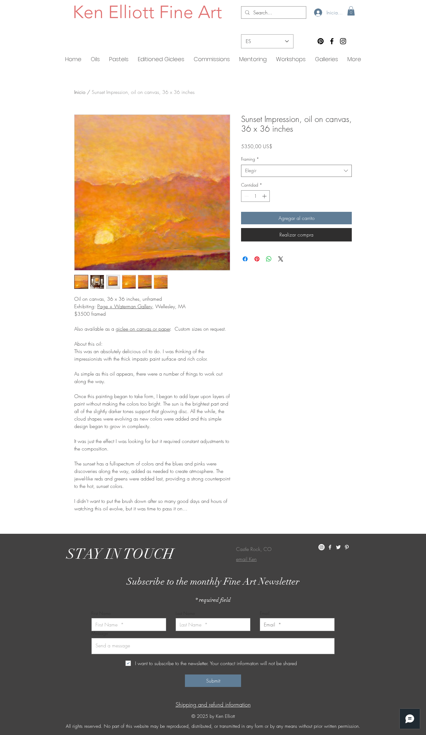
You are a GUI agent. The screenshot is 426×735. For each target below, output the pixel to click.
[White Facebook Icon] (330, 547)
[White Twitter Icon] (338, 547)
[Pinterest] (321, 41)
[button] (351, 11)
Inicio (79, 92)
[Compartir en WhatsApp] (269, 259)
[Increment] (265, 196)
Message (99, 633)
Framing (250, 159)
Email (264, 613)
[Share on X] (280, 259)
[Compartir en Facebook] (245, 259)
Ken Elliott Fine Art (147, 11)
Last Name (185, 613)
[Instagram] (343, 41)
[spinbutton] (255, 196)
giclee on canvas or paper (143, 328)
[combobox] (296, 171)
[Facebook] (332, 41)
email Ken (246, 559)
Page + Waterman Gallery (124, 306)
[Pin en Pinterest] (257, 259)
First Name (101, 613)
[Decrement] (246, 196)
